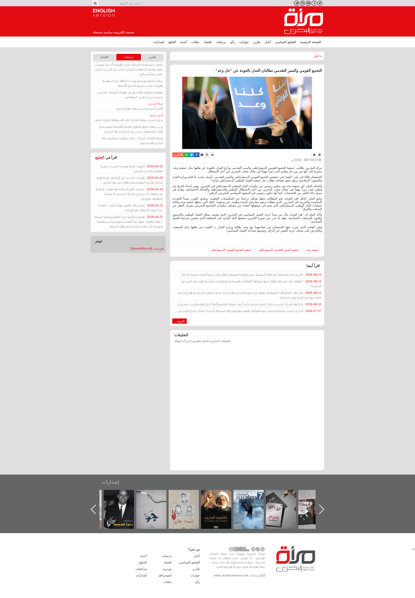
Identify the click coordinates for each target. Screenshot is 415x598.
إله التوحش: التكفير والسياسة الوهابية (123, 497)
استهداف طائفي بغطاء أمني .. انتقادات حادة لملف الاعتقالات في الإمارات (130, 207)
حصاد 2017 (285, 494)
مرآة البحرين (303, 21)
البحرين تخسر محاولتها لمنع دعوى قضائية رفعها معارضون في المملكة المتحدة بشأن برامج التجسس (249, 311)
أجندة (183, 42)
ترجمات (221, 42)
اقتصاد (208, 42)
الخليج (172, 42)
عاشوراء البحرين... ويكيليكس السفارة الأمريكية (253, 500)
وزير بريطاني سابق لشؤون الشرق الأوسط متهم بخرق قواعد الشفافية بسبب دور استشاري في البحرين (131, 129)
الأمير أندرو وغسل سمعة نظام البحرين (139, 106)
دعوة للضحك (156, 494)
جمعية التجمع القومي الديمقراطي (231, 249)
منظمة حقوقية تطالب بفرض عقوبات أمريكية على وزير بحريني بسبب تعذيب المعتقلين (130, 94)
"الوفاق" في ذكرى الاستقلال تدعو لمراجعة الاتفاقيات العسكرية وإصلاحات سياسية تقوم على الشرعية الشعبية (251, 283)
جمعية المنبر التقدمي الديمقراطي (279, 249)
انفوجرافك (165, 575)
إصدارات (158, 42)
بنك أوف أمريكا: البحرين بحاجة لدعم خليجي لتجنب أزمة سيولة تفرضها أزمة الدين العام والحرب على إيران (249, 304)
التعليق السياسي (285, 42)
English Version (104, 12)
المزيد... (179, 321)
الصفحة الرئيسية (310, 42)
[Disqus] (247, 409)
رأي (232, 42)
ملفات (195, 42)
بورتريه (167, 569)
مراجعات (141, 569)
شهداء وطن (220, 494)
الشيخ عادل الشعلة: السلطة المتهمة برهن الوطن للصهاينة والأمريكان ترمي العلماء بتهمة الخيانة (251, 274)
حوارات (244, 42)
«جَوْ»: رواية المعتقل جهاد (188, 497)
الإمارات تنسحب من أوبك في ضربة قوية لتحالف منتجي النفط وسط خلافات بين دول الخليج (129, 180)
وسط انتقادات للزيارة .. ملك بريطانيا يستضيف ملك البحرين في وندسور (132, 140)
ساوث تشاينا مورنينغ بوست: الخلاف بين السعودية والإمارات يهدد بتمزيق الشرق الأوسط (132, 83)
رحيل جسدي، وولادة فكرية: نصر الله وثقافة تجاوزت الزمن (129, 117)
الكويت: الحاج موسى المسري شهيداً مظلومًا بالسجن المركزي (131, 168)
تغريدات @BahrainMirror (147, 248)
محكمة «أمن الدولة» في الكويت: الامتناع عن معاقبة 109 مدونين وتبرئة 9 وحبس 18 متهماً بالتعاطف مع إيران (129, 194)
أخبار (268, 42)
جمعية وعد (312, 249)
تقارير (256, 42)
